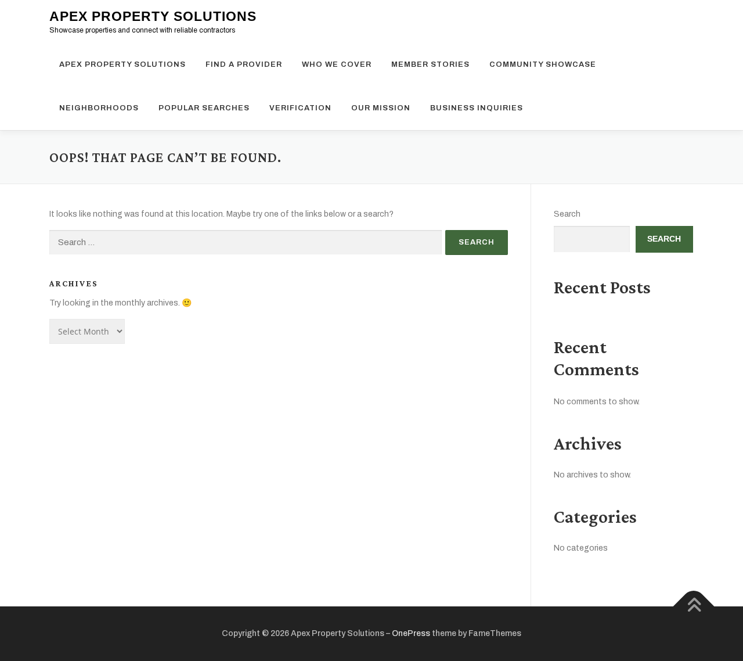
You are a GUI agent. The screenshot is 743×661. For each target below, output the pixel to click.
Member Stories (430, 64)
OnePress (411, 633)
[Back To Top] (694, 606)
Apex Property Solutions (153, 16)
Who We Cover (337, 64)
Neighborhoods (99, 108)
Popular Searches (204, 108)
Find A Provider (243, 64)
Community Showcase (542, 64)
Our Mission (380, 108)
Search (567, 214)
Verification (300, 108)
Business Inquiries (476, 108)
